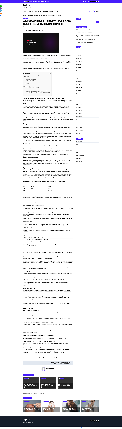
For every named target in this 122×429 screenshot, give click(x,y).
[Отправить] (1, 15)
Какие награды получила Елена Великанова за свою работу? (39, 92)
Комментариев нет (40, 26)
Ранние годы (28, 77)
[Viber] (1, 8)
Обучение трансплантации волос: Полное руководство (87, 29)
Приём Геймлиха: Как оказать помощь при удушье (86, 42)
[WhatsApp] (1, 6)
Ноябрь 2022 (79, 113)
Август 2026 (79, 49)
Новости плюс (79, 152)
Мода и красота (45, 11)
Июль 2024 (79, 64)
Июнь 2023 (79, 93)
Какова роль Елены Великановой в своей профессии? (37, 95)
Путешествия (51, 11)
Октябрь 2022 (79, 116)
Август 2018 (79, 133)
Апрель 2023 (79, 98)
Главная (24, 11)
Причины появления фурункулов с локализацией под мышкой (31, 385)
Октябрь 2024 (79, 61)
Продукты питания (30, 11)
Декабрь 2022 (79, 110)
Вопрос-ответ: (27, 86)
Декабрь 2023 (79, 81)
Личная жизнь (27, 82)
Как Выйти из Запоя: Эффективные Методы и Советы (86, 39)
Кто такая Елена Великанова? (33, 87)
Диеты (36, 11)
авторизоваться (41, 393)
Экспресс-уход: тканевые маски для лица (84, 32)
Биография (26, 76)
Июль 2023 (79, 90)
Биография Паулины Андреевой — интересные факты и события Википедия (64, 386)
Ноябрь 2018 (79, 124)
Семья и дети (28, 83)
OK (81, 427)
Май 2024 (79, 70)
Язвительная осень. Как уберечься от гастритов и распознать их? (88, 36)
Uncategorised (25, 18)
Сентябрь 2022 (80, 119)
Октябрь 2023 (79, 84)
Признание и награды (30, 80)
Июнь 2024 (79, 67)
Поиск (79, 18)
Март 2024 (79, 75)
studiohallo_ (51, 368)
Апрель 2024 (79, 73)
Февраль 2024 (79, 78)
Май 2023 (79, 96)
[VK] (1, 12)
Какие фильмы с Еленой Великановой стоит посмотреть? (38, 90)
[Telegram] (1, 10)
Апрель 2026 (79, 58)
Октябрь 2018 (79, 127)
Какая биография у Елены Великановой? (35, 88)
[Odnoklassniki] (1, 14)
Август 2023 (79, 87)
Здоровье (39, 11)
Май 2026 (79, 55)
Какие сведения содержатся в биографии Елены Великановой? (39, 93)
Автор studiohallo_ (28, 26)
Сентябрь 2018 (80, 130)
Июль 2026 (79, 52)
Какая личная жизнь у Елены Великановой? (35, 91)
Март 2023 (79, 101)
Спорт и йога (57, 11)
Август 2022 (79, 121)
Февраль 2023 (79, 104)
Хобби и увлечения (30, 84)
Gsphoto (26, 5)
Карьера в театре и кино (31, 79)
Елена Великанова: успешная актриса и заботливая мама (36, 75)
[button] (49, 73)
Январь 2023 (79, 107)
